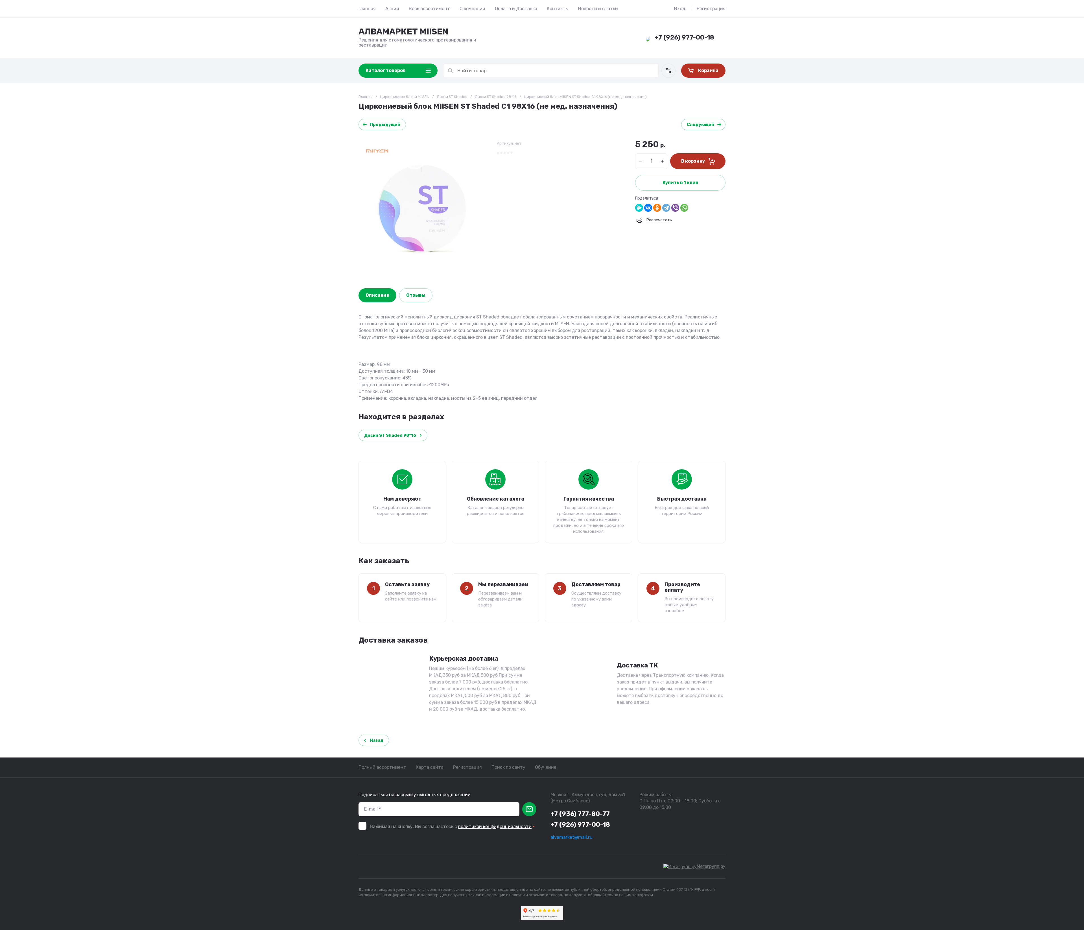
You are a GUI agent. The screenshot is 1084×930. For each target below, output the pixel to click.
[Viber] (675, 208)
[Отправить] (529, 809)
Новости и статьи (598, 8)
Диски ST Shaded (452, 97)
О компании (472, 8)
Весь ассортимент (429, 8)
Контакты (558, 8)
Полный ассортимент (382, 767)
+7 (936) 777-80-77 (580, 814)
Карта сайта (429, 767)
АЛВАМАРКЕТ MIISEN (403, 32)
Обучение (545, 767)
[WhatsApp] (684, 208)
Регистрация (711, 8)
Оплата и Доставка (516, 8)
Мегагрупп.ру (711, 866)
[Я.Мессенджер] (639, 208)
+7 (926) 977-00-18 (684, 37)
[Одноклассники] (657, 208)
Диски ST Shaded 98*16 (496, 97)
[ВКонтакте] (648, 208)
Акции (392, 8)
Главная (367, 8)
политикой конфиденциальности (495, 826)
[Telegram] (666, 208)
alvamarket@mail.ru (571, 837)
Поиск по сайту (508, 767)
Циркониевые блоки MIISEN (404, 97)
